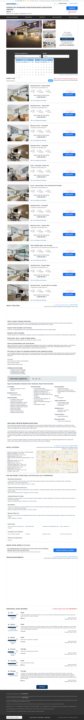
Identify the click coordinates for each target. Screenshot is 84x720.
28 (38, 74)
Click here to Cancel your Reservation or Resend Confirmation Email (21, 704)
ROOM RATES (28, 17)
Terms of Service (33, 717)
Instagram (33, 711)
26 (51, 72)
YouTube (29, 711)
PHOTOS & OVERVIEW (12, 17)
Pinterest (42, 711)
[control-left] (9, 34)
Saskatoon (10, 540)
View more (42, 687)
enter (50, 80)
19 (51, 69)
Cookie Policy (47, 717)
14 (38, 69)
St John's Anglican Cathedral (14, 534)
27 (35, 74)
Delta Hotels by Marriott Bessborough (51, 526)
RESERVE (72, 8)
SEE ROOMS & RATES (67, 39)
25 (49, 72)
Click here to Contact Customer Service (55, 704)
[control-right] (38, 34)
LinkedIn (38, 711)
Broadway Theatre (46, 534)
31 (19, 77)
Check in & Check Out (21, 53)
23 (43, 72)
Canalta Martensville (29, 526)
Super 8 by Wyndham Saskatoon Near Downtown (16, 527)
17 (46, 69)
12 (51, 67)
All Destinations (21, 708)
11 (49, 67)
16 (43, 69)
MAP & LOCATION (57, 17)
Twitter (24, 711)
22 (41, 72)
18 (49, 69)
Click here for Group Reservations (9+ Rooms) (68, 74)
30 (43, 74)
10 (46, 67)
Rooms (45, 53)
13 (35, 69)
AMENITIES (42, 17)
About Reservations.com (11, 708)
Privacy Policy (41, 717)
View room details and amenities (38, 100)
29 (41, 74)
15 (41, 69)
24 (46, 72)
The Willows (27, 534)
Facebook (21, 711)
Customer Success (37, 708)
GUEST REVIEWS (73, 17)
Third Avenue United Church (66, 534)
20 (35, 72)
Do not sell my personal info (48, 708)
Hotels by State (29, 708)
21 (38, 72)
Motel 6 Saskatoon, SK (65, 526)
